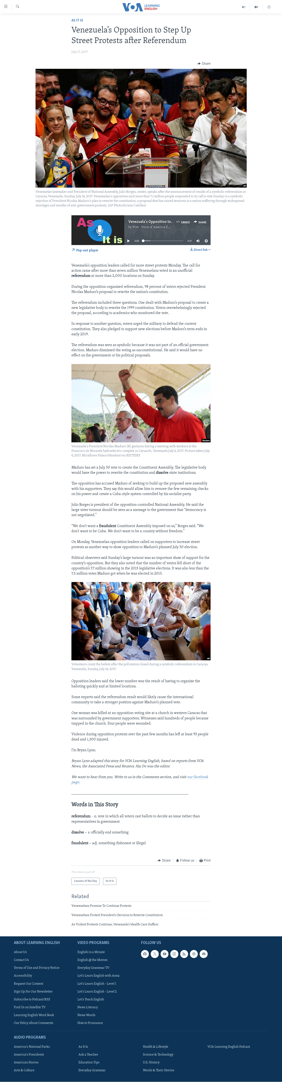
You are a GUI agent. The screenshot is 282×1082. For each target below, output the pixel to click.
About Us (20, 952)
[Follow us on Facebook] (145, 954)
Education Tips (89, 1062)
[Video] (256, 7)
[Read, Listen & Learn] (269, 7)
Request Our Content (28, 983)
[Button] (204, 63)
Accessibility (23, 975)
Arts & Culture (24, 1070)
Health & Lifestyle (155, 1047)
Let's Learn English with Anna (98, 975)
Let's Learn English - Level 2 (97, 991)
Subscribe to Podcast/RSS (32, 999)
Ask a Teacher (88, 1054)
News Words (86, 1015)
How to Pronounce (90, 1023)
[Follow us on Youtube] (164, 954)
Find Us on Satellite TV (30, 1007)
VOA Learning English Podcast (228, 1047)
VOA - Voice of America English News (158, 227)
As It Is (77, 21)
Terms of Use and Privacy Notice (36, 968)
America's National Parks (32, 1047)
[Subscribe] (203, 954)
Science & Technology (158, 1054)
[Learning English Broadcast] (243, 7)
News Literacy (87, 1007)
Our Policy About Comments (33, 1023)
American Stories (26, 1062)
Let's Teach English (90, 999)
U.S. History (151, 1062)
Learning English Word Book (34, 1015)
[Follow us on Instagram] (174, 954)
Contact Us (21, 960)
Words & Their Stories (158, 1070)
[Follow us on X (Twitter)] (155, 954)
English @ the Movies (92, 960)
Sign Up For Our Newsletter (33, 991)
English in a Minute (91, 952)
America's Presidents (29, 1054)
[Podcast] (194, 954)
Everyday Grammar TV (93, 968)
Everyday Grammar (92, 1070)
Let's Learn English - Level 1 (96, 983)
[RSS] (184, 954)
